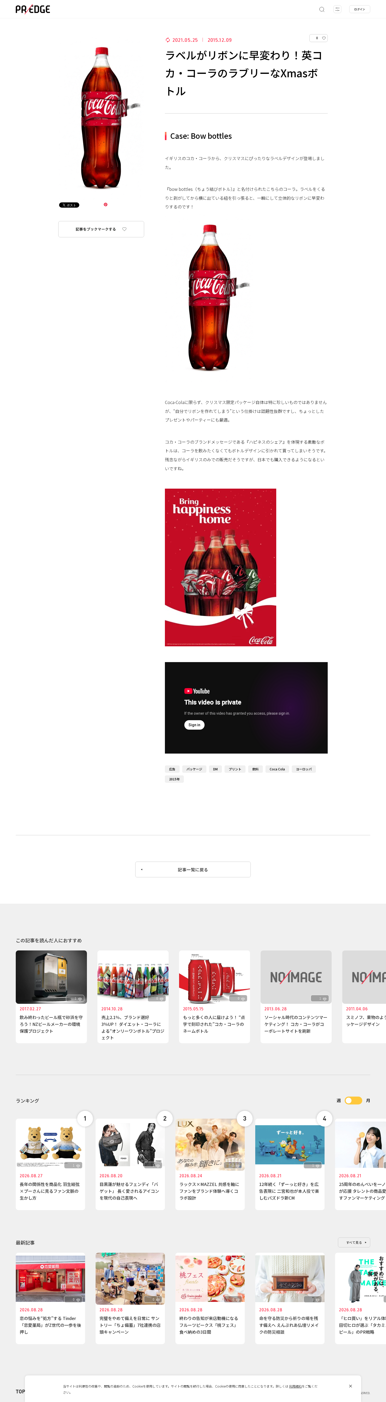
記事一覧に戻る (193, 869)
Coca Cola (277, 769)
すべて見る (354, 1242)
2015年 (174, 779)
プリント (235, 769)
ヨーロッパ (304, 769)
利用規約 (295, 1386)
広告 (172, 769)
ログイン (359, 9)
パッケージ (194, 769)
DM (215, 769)
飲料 (255, 769)
